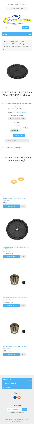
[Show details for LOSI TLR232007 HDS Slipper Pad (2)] (17, 181)
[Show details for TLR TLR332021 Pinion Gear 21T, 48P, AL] (17, 280)
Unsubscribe (21, 412)
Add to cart (19, 135)
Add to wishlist (12, 140)
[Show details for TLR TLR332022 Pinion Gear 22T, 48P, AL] (17, 329)
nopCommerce (19, 421)
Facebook (15, 397)
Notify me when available (18, 118)
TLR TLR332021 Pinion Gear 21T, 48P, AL (15, 297)
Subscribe (13, 412)
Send (24, 409)
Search (25, 27)
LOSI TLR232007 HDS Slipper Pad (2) (14, 198)
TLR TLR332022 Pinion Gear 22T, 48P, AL (15, 346)
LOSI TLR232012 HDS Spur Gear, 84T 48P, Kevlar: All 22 (16, 248)
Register (10, 4)
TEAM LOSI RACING (20, 112)
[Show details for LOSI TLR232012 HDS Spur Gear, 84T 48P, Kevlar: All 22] (17, 229)
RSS (19, 397)
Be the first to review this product (17, 109)
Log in (16, 4)
